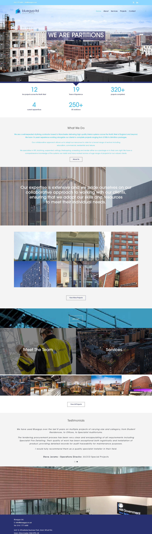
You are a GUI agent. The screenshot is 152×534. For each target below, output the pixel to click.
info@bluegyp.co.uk (31, 2)
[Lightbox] (86, 281)
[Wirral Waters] (44, 252)
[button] (1, 385)
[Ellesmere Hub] (76, 385)
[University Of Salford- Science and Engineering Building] (106, 385)
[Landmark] (86, 252)
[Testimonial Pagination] (74, 461)
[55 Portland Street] (44, 281)
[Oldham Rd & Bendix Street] (15, 385)
